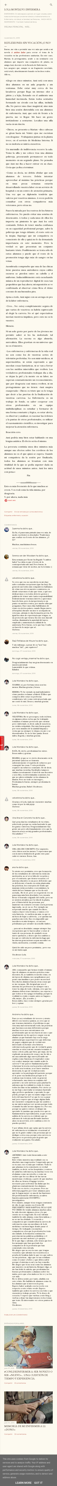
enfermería (16, 515)
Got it (38, 1482)
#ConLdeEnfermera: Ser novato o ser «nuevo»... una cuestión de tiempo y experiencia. (28, 1375)
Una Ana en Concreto (22, 818)
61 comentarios (20, 1383)
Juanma (16, 528)
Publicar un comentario (15, 1315)
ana (14, 867)
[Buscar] (51, 4)
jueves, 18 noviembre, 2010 (22, 1007)
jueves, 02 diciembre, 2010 (22, 1144)
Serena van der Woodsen (24, 556)
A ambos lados (18, 52)
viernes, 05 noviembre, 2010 (23, 548)
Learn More (23, 1482)
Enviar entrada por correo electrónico (28, 512)
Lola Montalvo (18, 681)
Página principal (13, 27)
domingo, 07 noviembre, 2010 (24, 651)
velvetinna (17, 578)
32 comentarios (20, 1434)
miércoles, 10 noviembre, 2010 (23, 860)
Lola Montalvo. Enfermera (22, 9)
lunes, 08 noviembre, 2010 (22, 705)
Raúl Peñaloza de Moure (23, 641)
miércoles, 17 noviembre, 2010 (23, 958)
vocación (24, 515)
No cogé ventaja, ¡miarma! (24, 658)
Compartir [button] (8, 512)
